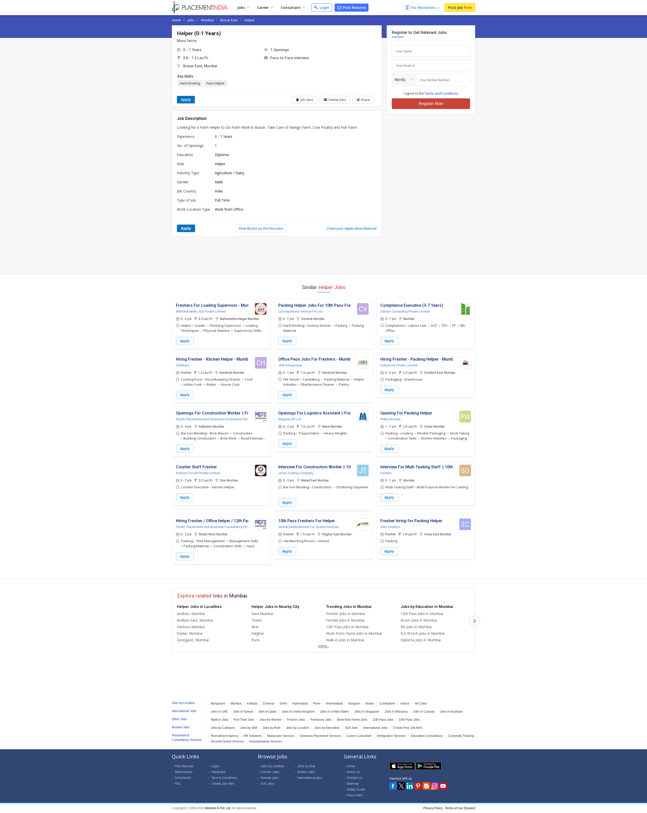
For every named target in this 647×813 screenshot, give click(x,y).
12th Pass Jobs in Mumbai (347, 626)
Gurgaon (354, 703)
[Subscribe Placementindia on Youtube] (443, 786)
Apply (186, 99)
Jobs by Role (272, 727)
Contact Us (354, 778)
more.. (323, 646)
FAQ (177, 783)
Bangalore (218, 703)
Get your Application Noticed (353, 228)
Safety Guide (355, 789)
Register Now (431, 103)
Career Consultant (359, 735)
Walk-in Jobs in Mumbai (345, 640)
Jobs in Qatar (267, 711)
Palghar (257, 633)
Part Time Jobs (244, 719)
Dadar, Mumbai (189, 633)
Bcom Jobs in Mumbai (419, 620)
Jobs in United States (334, 711)
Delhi (283, 703)
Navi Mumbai (262, 613)
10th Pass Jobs (409, 719)
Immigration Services (391, 735)
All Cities (421, 703)
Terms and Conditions (441, 93)
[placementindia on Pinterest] (418, 786)
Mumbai (207, 20)
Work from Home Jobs (352, 719)
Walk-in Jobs (219, 719)
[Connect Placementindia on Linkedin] (409, 786)
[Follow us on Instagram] (434, 786)
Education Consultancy (427, 735)
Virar (255, 626)
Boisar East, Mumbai (200, 66)
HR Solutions (253, 735)
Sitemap (352, 783)
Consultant (291, 7)
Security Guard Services (227, 741)
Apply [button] (185, 340)
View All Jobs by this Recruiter (261, 228)
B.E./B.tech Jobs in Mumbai (423, 633)
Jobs (241, 7)
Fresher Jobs (296, 719)
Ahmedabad (334, 703)
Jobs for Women (271, 719)
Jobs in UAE (219, 711)
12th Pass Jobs (383, 719)
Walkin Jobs (306, 772)
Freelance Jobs (321, 719)
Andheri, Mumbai (191, 613)
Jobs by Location (297, 727)
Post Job (460, 7)
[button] (363, 99)
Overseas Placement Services (320, 735)
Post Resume (354, 7)
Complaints (183, 778)
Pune (255, 640)
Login (324, 7)
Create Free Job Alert (407, 727)
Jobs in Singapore (366, 711)
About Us (353, 772)
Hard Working (190, 83)
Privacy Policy (433, 808)
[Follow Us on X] (401, 786)
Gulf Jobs (351, 727)
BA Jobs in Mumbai (416, 626)
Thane (256, 620)
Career (263, 7)
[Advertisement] (323, 255)
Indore (405, 703)
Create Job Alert (222, 783)
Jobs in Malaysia (396, 711)
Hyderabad (300, 703)
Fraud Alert (354, 795)
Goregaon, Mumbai (193, 640)
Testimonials (184, 772)
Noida (369, 703)
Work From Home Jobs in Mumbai (354, 633)
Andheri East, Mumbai (195, 620)
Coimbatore (387, 703)
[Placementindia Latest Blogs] (426, 786)
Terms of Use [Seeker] (460, 808)
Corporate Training (461, 735)
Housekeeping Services (265, 741)
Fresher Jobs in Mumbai (345, 613)
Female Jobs (270, 778)
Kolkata (252, 703)
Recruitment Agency (224, 735)
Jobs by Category (223, 727)
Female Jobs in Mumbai (345, 620)
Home (176, 20)
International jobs (309, 778)
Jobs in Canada (424, 711)
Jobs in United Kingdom (298, 711)
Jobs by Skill (248, 727)
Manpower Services (280, 735)
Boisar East (229, 20)
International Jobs (375, 727)
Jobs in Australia (451, 711)
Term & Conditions (224, 778)
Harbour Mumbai (191, 626)
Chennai (268, 703)
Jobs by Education (327, 727)
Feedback (218, 772)
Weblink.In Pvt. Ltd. (218, 808)
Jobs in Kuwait (243, 711)
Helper (249, 20)
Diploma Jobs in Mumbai (421, 640)
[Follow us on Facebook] (393, 786)
